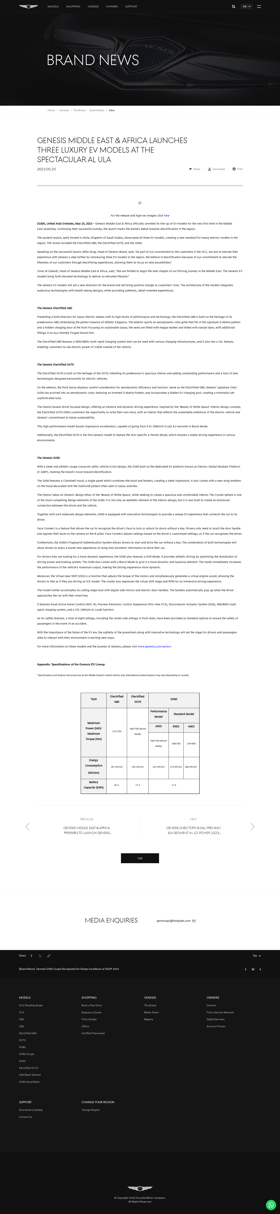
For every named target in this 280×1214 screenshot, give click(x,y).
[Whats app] (271, 1205)
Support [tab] (131, 6)
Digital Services (216, 1019)
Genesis (64, 110)
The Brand (79, 110)
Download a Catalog (30, 1110)
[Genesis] (28, 6)
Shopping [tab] (73, 6)
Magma (148, 1019)
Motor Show (151, 1012)
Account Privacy (216, 1026)
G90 (21, 1026)
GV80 (22, 1047)
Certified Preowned (93, 1033)
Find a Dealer (89, 1019)
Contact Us (25, 1117)
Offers (85, 1026)
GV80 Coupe (26, 1054)
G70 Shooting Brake (31, 1005)
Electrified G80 (28, 1033)
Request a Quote (91, 1012)
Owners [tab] (112, 6)
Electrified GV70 (28, 1068)
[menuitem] (194, 169)
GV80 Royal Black (29, 1082)
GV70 (22, 1040)
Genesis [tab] (93, 6)
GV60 (22, 1061)
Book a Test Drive (92, 1005)
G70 (21, 1012)
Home (51, 110)
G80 (21, 1019)
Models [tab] (53, 6)
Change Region (91, 1110)
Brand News (97, 110)
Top (255, 955)
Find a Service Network (220, 1012)
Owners (211, 1005)
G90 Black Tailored (30, 1075)
